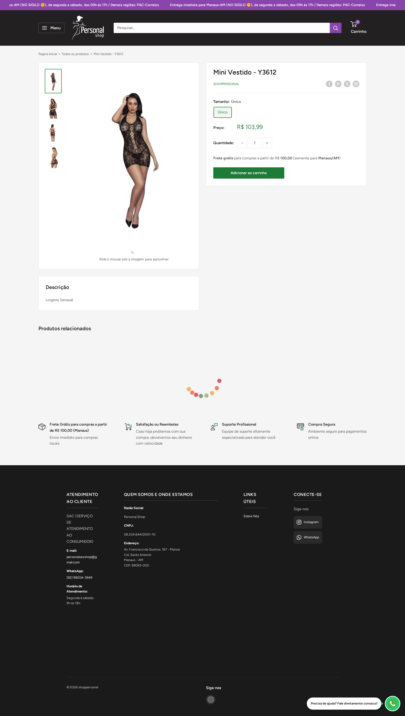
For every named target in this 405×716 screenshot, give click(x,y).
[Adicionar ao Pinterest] (338, 83)
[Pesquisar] (335, 28)
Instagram (311, 522)
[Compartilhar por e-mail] (356, 83)
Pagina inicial (47, 54)
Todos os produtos (75, 54)
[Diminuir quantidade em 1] (242, 143)
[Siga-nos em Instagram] (210, 699)
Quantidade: (223, 143)
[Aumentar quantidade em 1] (267, 143)
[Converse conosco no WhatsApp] (392, 703)
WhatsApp (311, 537)
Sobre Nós (251, 516)
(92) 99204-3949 (79, 578)
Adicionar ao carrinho (249, 173)
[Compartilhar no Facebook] (329, 83)
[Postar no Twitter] (347, 83)
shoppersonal (226, 84)
